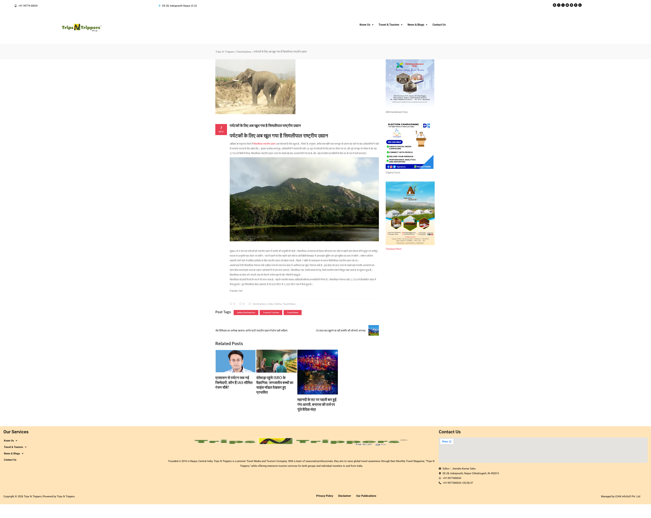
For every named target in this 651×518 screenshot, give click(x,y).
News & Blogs (416, 24)
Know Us (365, 24)
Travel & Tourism (271, 312)
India (270, 303)
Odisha (277, 303)
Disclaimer (344, 495)
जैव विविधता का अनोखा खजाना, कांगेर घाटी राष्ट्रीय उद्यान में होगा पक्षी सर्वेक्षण (251, 330)
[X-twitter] (563, 5)
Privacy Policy (324, 495)
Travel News (289, 303)
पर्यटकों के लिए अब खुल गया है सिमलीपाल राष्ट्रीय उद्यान (265, 125)
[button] (366, 25)
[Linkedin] (571, 5)
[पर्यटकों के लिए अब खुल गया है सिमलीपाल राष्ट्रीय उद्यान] (297, 86)
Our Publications (366, 495)
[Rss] (580, 5)
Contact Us (439, 24)
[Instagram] (558, 5)
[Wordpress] (575, 5)
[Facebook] (554, 5)
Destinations (244, 51)
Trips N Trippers (225, 51)
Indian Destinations (246, 312)
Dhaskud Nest (393, 248)
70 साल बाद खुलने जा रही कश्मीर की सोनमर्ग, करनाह (341, 330)
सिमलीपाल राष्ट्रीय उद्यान (264, 143)
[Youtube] (567, 5)
